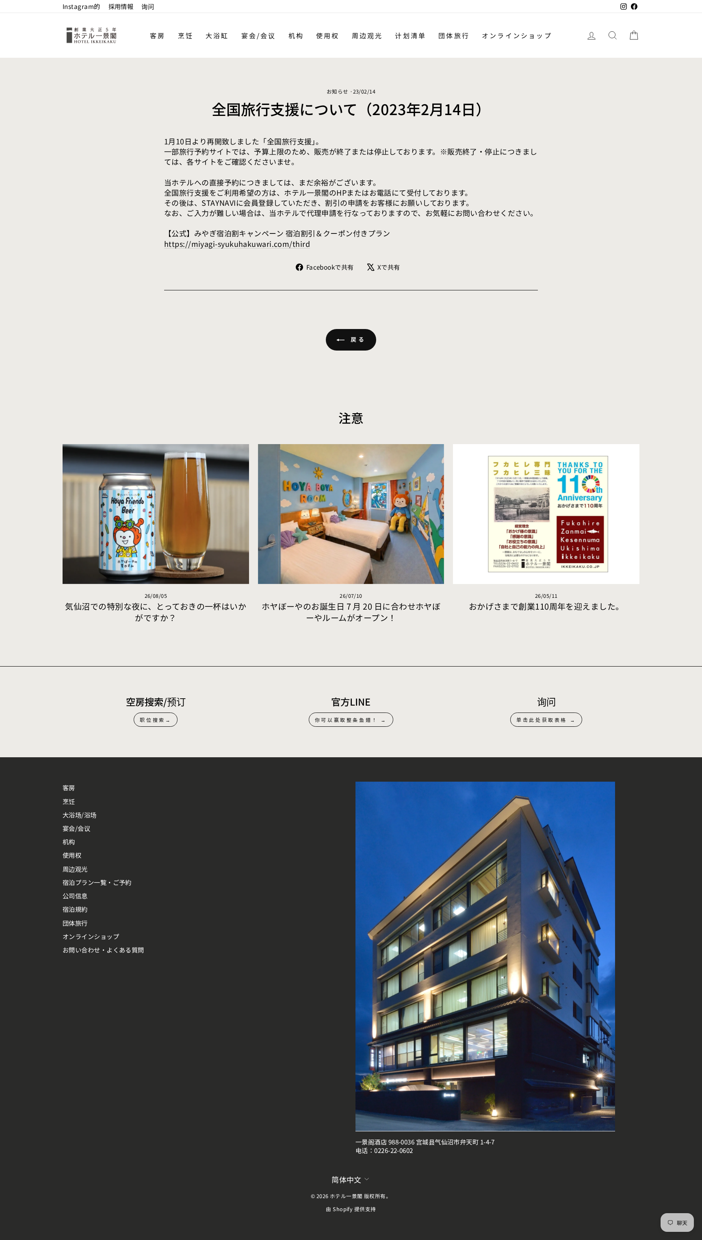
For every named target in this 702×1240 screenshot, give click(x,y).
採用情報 (121, 6)
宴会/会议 (258, 35)
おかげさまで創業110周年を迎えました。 (546, 606)
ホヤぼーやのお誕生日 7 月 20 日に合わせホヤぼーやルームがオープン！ (351, 611)
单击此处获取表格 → (546, 719)
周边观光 (367, 35)
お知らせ (338, 91)
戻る (357, 339)
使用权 (328, 35)
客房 (157, 35)
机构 (296, 35)
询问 (147, 6)
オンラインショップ (517, 35)
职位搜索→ (155, 719)
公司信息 (75, 895)
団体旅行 (454, 35)
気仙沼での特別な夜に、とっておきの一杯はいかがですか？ (155, 611)
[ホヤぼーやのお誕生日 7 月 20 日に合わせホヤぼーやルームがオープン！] (351, 514)
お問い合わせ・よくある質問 (103, 949)
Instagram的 (81, 6)
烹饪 (185, 35)
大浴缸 (217, 35)
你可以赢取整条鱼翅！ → (351, 719)
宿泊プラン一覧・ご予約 (97, 882)
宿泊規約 (75, 908)
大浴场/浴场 (80, 814)
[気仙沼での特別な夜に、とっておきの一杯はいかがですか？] (156, 514)
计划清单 (410, 35)
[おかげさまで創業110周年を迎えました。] (546, 514)
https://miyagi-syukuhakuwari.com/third (237, 243)
